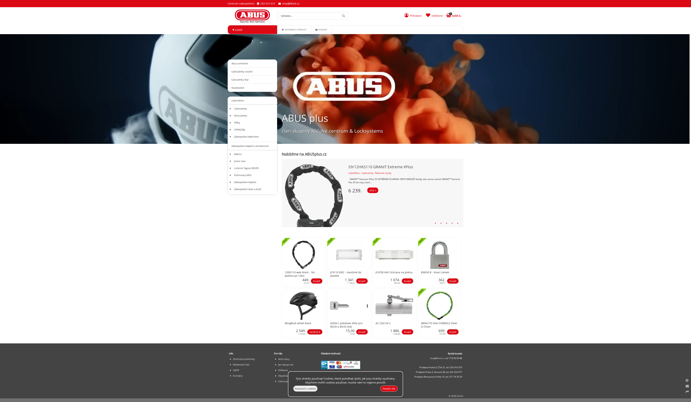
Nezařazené (237, 87)
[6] (461, 223)
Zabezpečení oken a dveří (247, 189)
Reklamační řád (241, 364)
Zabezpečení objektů (245, 182)
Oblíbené (283, 370)
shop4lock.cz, (438, 358)
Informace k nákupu (295, 29)
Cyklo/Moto (237, 100)
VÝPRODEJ (239, 129)
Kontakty (238, 375)
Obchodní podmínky (244, 359)
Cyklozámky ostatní (241, 71)
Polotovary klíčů (242, 175)
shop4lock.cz (290, 3)
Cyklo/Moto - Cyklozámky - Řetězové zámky (369, 173)
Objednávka (284, 375)
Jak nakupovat (285, 364)
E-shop (238, 29)
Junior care (239, 161)
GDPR (236, 370)
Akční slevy (284, 359)
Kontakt (322, 29)
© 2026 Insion (456, 396)
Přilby (237, 122)
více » (372, 190)
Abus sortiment (239, 63)
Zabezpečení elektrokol (246, 136)
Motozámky (240, 115)
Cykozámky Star (240, 79)
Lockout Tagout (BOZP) (246, 168)
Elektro (238, 154)
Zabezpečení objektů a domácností (250, 146)
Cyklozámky (240, 108)
